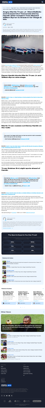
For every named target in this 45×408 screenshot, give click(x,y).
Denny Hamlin (37, 65)
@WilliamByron (16, 85)
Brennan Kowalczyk (10, 351)
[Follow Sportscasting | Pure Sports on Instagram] (9, 395)
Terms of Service (26, 370)
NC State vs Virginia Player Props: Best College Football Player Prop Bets (21, 267)
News (2, 366)
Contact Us (3, 381)
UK (23, 375)
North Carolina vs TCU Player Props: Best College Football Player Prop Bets (21, 271)
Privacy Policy (26, 366)
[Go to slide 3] (24, 307)
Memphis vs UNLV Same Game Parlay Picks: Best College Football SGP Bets (22, 276)
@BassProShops (33, 178)
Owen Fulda (4, 330)
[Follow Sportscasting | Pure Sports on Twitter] (4, 395)
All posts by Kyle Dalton (7, 228)
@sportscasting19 (30, 212)
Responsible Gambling (27, 373)
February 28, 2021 (20, 90)
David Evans (9, 337)
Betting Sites (3, 368)
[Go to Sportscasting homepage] (7, 2)
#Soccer (8, 261)
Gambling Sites (4, 371)
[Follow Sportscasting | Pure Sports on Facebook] (1, 395)
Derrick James (7, 303)
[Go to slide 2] (22, 307)
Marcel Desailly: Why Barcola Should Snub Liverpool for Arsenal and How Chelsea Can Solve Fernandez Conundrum (24, 263)
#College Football (10, 270)
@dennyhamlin (29, 85)
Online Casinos (4, 370)
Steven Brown (22, 303)
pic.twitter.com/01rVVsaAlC (10, 183)
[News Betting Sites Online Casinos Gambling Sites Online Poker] (42, 2)
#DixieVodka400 (29, 86)
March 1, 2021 (26, 185)
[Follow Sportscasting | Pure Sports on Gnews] (11, 395)
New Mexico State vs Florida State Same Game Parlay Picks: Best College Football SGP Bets (24, 282)
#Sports (8, 334)
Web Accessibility (26, 371)
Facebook (14, 212)
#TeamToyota (26, 182)
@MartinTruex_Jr (8, 86)
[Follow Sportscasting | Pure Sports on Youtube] (6, 395)
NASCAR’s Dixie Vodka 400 (11, 65)
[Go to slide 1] (20, 307)
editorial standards (6, 30)
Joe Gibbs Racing (16, 66)
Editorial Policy (26, 368)
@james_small (14, 178)
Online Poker (3, 373)
